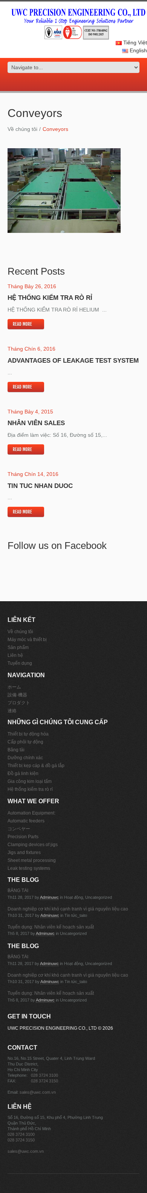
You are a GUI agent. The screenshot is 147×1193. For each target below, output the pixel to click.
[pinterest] (78, 83)
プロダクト (19, 702)
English (137, 50)
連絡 (12, 710)
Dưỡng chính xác (25, 757)
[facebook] (73, 83)
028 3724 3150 (44, 1081)
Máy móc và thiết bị (27, 639)
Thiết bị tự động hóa (28, 734)
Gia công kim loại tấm (30, 781)
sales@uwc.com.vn (38, 1092)
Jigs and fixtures (24, 852)
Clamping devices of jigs (33, 844)
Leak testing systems (29, 868)
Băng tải (16, 749)
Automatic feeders (26, 821)
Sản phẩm (18, 647)
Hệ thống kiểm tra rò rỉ (50, 297)
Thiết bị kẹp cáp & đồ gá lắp (36, 765)
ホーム (14, 687)
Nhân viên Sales (36, 423)
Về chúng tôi (22, 129)
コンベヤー (19, 828)
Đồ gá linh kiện (23, 773)
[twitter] (68, 83)
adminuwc (49, 897)
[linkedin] (84, 83)
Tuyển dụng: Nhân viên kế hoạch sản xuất (51, 927)
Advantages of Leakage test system (73, 360)
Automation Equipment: (31, 813)
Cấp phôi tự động (25, 742)
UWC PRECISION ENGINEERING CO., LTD (52, 1028)
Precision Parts (23, 836)
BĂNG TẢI (18, 890)
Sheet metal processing (32, 860)
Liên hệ (15, 655)
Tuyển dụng (20, 663)
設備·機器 (17, 695)
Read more (22, 324)
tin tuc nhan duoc (40, 485)
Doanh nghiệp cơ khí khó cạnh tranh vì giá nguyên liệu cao (68, 909)
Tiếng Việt (134, 43)
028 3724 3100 (44, 1075)
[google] (63, 83)
